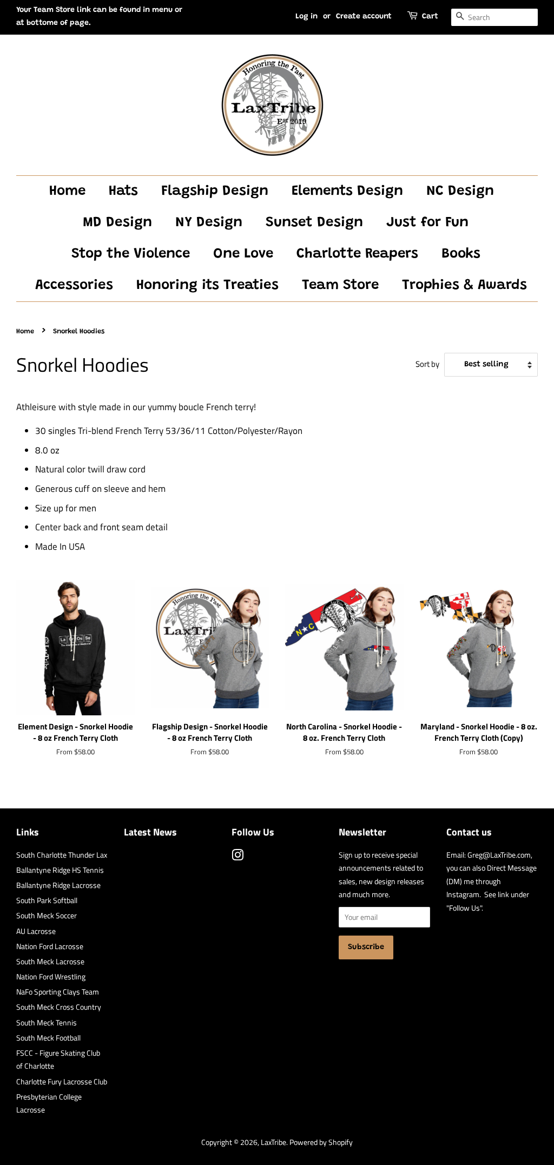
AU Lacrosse (36, 931)
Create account (364, 17)
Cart (430, 17)
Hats (123, 192)
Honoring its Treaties (207, 286)
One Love (243, 254)
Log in (306, 17)
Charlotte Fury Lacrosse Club (61, 1082)
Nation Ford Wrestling (50, 977)
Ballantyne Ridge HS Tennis (60, 870)
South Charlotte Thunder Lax (61, 855)
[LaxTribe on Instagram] (237, 857)
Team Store (340, 286)
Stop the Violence (130, 254)
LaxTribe (273, 1142)
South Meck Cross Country (58, 1007)
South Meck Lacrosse (50, 961)
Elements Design (347, 192)
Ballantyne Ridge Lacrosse (58, 885)
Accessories (74, 286)
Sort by (427, 364)
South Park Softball (46, 900)
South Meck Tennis (46, 1023)
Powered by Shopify (321, 1142)
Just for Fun (427, 223)
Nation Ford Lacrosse (49, 946)
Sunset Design (314, 223)
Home (67, 192)
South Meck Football (48, 1038)
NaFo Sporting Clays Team (57, 992)
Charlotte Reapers (357, 254)
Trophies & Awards (464, 286)
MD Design (117, 223)
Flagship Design (214, 192)
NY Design (208, 223)
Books (460, 254)
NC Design (460, 192)
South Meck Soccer (46, 916)
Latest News (150, 832)
